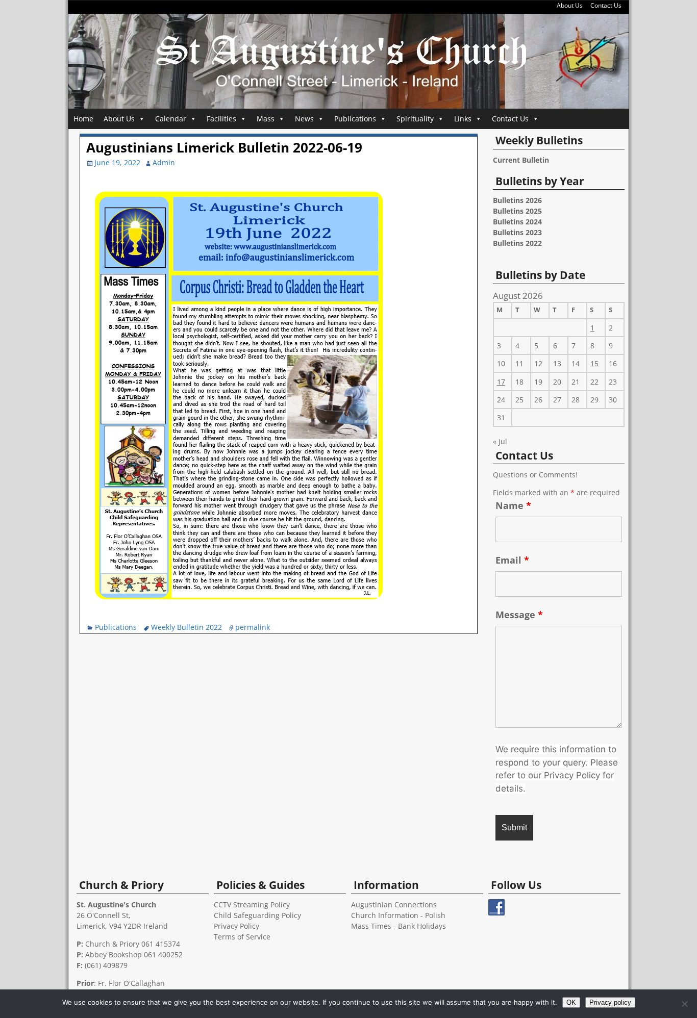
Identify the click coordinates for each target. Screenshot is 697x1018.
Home (83, 118)
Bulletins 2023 (517, 232)
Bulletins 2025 (517, 211)
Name (513, 505)
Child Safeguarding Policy (257, 915)
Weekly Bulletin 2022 (186, 627)
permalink (252, 627)
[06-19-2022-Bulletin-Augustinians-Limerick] (238, 611)
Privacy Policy (236, 926)
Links (462, 118)
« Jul (500, 441)
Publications (355, 118)
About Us (570, 5)
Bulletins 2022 (517, 243)
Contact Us (605, 5)
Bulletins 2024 (517, 221)
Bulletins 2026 (517, 200)
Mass (266, 118)
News (304, 118)
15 (594, 363)
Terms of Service (242, 936)
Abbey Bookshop (113, 954)
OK (571, 1002)
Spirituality (415, 118)
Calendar (170, 118)
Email (512, 560)
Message (519, 614)
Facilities (221, 118)
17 (501, 382)
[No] (684, 1004)
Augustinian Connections (394, 904)
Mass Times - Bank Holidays (398, 926)
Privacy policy (610, 1002)
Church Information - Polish (398, 915)
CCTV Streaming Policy (252, 904)
